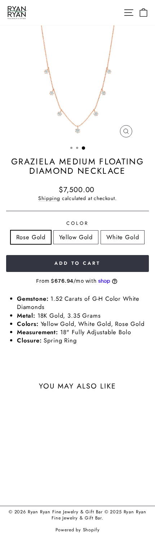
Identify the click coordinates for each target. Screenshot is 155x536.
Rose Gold (30, 237)
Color (77, 223)
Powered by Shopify (78, 530)
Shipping (49, 198)
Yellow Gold (76, 237)
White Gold (122, 237)
